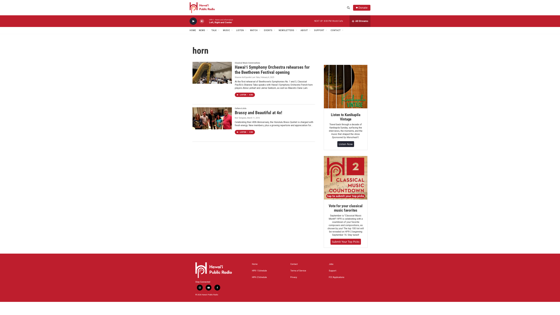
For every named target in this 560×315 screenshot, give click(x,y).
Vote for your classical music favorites (345, 208)
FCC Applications (336, 277)
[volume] (202, 21)
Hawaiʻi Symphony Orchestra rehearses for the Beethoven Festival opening (272, 70)
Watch (254, 30)
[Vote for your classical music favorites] (345, 178)
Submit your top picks (345, 241)
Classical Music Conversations (247, 63)
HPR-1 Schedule (259, 271)
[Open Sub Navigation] (207, 30)
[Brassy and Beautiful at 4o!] (212, 118)
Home (193, 30)
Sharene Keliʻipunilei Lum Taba (247, 77)
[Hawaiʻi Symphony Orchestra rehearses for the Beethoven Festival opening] (212, 73)
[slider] (206, 21)
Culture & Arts (240, 108)
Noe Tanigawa (240, 118)
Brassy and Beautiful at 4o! (258, 112)
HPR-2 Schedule (259, 277)
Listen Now (346, 144)
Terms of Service (298, 271)
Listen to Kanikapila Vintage (345, 117)
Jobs (331, 264)
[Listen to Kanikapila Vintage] (345, 86)
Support (332, 271)
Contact (294, 264)
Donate (363, 7)
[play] (193, 21)
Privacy (293, 277)
